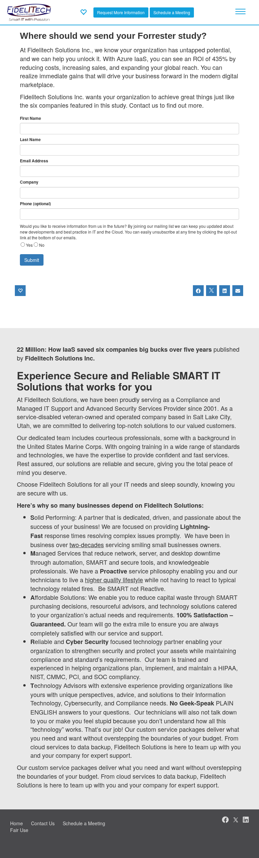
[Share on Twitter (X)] (211, 290)
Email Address (34, 161)
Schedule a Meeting (171, 12)
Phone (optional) (35, 204)
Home (16, 823)
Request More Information (121, 12)
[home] (29, 11)
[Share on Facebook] (198, 290)
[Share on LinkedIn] (225, 290)
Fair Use (19, 830)
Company (29, 182)
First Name (30, 118)
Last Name (30, 139)
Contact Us (43, 823)
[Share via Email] (237, 290)
